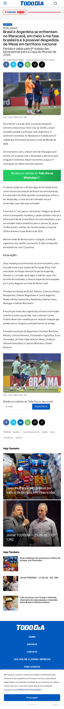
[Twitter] (13, 64)
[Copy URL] (42, 64)
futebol (44, 432)
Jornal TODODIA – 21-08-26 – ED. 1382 (39, 577)
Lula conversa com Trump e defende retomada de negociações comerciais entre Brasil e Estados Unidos (38, 600)
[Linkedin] (20, 64)
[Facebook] (6, 64)
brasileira (16, 432)
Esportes (7, 25)
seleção (19, 437)
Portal (10, 531)
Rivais (52, 432)
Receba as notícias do (32, 175)
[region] (32, 689)
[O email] (35, 64)
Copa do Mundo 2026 (31, 432)
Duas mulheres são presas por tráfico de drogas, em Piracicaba (40, 559)
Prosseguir (32, 697)
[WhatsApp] (28, 64)
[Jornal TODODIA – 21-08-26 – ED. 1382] (32, 523)
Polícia (10, 484)
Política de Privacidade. (30, 689)
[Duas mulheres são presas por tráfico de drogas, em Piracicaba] (32, 476)
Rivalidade (8, 437)
